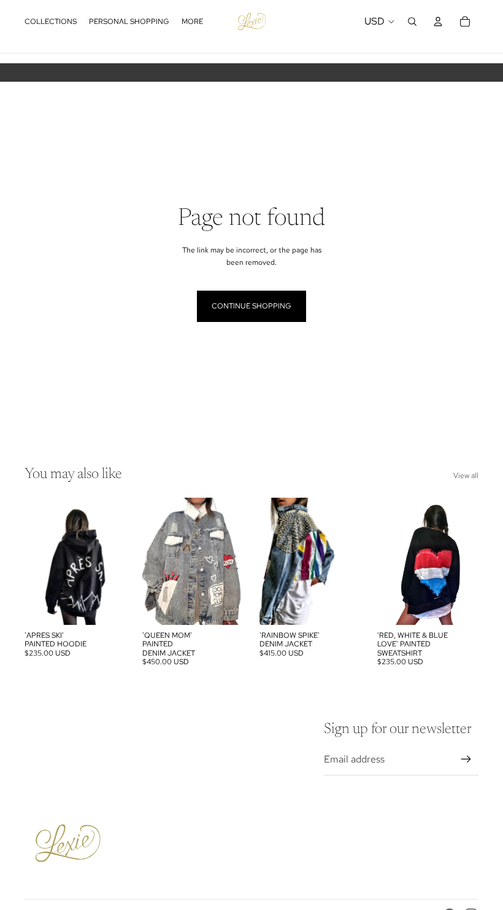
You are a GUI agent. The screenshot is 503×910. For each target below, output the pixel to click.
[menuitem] (192, 22)
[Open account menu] (437, 21)
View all (465, 475)
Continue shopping (251, 306)
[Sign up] (466, 759)
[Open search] (412, 21)
